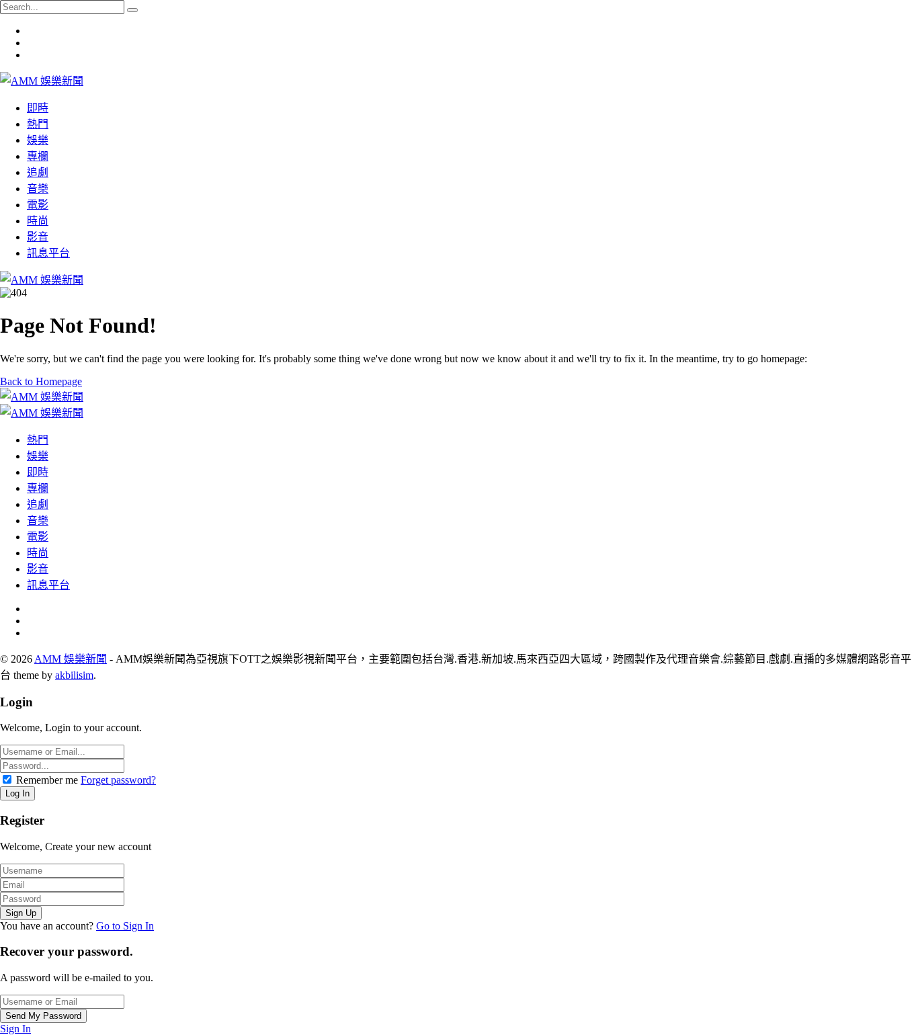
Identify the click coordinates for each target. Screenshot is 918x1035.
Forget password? (118, 780)
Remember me (47, 780)
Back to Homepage (41, 381)
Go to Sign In (125, 926)
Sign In (15, 1028)
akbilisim (74, 675)
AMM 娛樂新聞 (70, 659)
